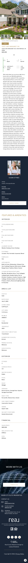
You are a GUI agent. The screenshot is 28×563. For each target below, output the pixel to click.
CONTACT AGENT (14, 203)
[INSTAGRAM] (12, 537)
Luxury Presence (14, 546)
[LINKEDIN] (15, 537)
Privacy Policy (20, 554)
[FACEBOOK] (8, 537)
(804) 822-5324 (6, 188)
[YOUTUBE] (19, 537)
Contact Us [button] (14, 484)
